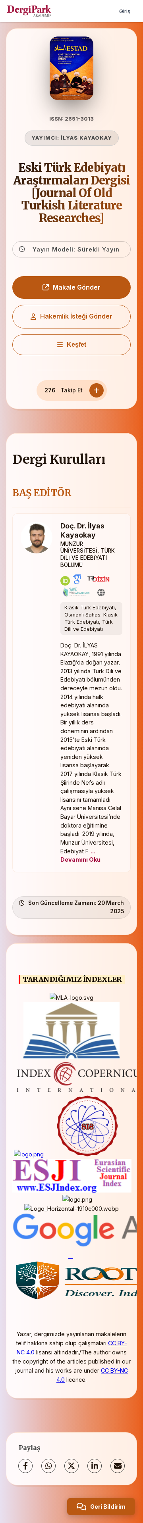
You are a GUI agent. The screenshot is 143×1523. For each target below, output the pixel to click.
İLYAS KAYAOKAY (86, 138)
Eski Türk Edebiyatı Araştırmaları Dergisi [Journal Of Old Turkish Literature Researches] (71, 193)
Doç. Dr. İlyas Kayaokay (82, 530)
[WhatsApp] (48, 1466)
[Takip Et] (96, 390)
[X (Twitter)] (71, 1466)
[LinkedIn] (94, 1466)
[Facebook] (25, 1466)
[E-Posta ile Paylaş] (117, 1466)
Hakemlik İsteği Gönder (76, 316)
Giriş (124, 11)
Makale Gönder (76, 287)
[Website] (101, 592)
